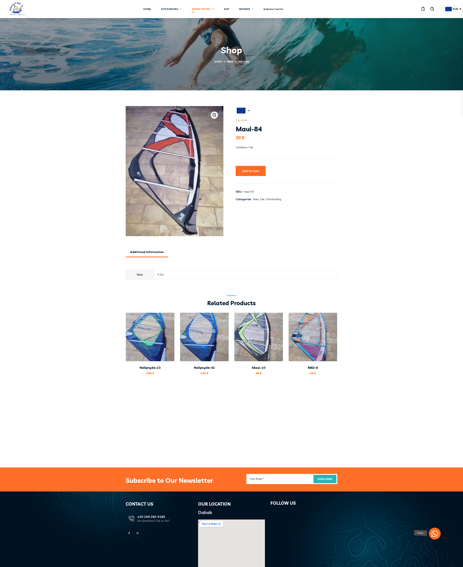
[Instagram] (137, 533)
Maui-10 (258, 368)
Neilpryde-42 (204, 368)
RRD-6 (313, 368)
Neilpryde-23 (150, 368)
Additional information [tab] (147, 252)
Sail (262, 199)
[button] (423, 9)
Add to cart (250, 171)
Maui (230, 61)
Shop (218, 61)
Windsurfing (273, 199)
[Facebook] (129, 533)
